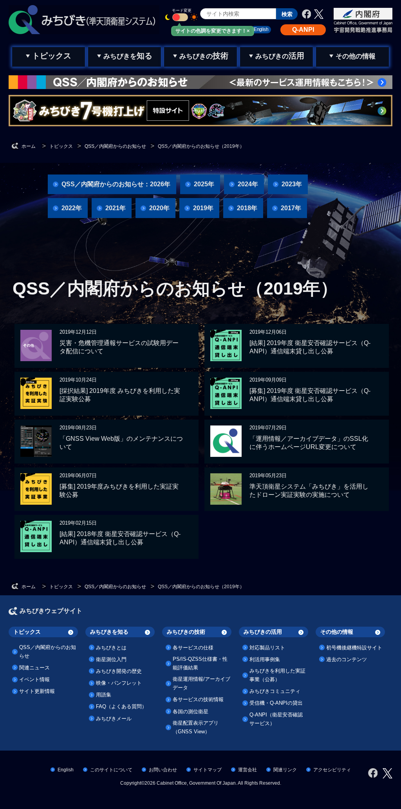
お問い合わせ (163, 770)
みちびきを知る (109, 632)
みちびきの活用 (263, 632)
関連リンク (285, 770)
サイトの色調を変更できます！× (212, 31)
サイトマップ (207, 770)
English (66, 770)
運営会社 (247, 770)
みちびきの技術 (186, 632)
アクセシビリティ (332, 770)
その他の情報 (336, 632)
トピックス (27, 632)
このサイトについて (111, 770)
